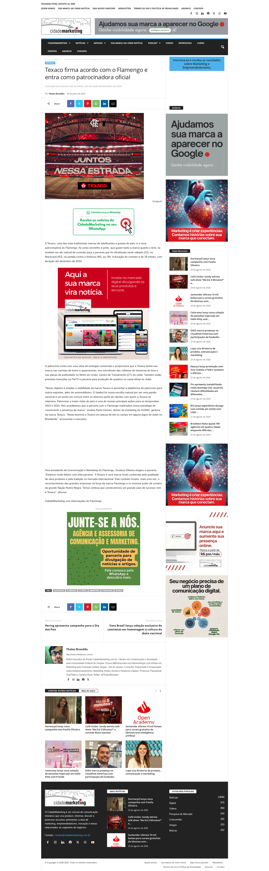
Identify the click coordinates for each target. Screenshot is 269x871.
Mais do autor (88, 690)
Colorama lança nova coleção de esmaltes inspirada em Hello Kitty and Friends (63, 773)
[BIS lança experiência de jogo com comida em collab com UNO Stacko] (178, 411)
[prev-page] (156, 691)
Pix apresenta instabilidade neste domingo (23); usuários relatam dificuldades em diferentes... (206, 389)
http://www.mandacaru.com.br (79, 654)
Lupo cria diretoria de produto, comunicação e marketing (143, 772)
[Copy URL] (129, 103)
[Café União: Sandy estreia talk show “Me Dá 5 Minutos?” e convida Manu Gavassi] (103, 710)
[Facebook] (191, 13)
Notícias (80, 43)
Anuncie (186, 8)
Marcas (173, 830)
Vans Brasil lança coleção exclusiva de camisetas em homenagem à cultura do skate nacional (134, 629)
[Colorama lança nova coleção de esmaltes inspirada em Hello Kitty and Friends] (63, 754)
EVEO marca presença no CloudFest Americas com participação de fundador (99, 773)
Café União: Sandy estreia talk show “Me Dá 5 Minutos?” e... (207, 280)
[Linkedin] (202, 13)
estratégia (59, 590)
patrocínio (107, 590)
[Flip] (121, 103)
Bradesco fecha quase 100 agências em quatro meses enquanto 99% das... (205, 427)
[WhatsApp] (219, 13)
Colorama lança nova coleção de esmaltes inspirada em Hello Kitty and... (207, 316)
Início (47, 59)
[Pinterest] (87, 103)
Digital (172, 803)
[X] (214, 13)
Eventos (52, 51)
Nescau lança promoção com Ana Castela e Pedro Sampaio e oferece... (207, 370)
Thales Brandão (56, 93)
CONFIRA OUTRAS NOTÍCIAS (62, 690)
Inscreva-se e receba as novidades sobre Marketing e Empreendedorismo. (197, 63)
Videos (169, 43)
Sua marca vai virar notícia (74, 8)
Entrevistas (185, 43)
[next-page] (160, 691)
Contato (198, 8)
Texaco (119, 590)
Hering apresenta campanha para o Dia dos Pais (72, 627)
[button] (222, 47)
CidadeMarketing (57, 43)
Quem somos (48, 8)
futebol (83, 590)
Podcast (152, 43)
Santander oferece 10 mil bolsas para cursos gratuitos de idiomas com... (206, 298)
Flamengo (71, 590)
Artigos (98, 43)
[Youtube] (225, 13)
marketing (94, 590)
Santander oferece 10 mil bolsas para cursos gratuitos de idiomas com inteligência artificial (144, 731)
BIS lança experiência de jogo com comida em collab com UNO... (206, 409)
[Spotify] (208, 13)
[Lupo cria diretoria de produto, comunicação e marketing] (144, 754)
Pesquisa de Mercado (180, 814)
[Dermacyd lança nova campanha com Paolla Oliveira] (63, 710)
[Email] (113, 103)
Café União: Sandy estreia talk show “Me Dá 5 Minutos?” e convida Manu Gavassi (102, 729)
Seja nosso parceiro (104, 8)
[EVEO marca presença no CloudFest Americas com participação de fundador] (103, 754)
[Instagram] (197, 13)
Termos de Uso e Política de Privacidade (156, 8)
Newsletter (124, 8)
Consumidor (175, 819)
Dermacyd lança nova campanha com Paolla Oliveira (62, 728)
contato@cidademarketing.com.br (72, 835)
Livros (200, 43)
